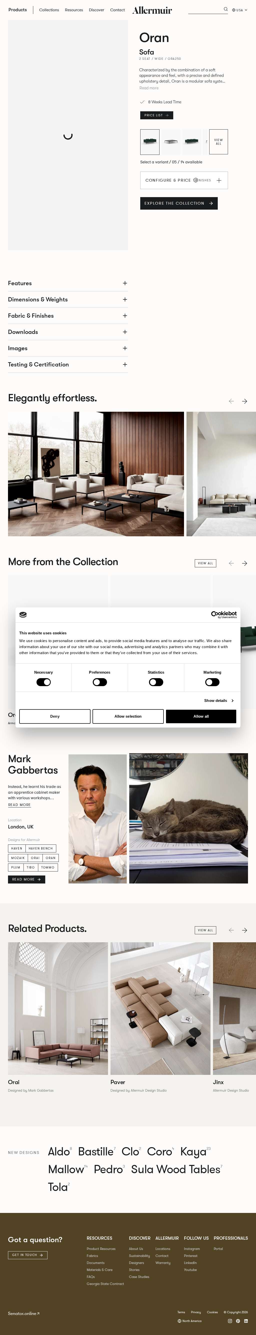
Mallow (68, 1169)
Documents (95, 1262)
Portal (218, 1248)
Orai (35, 858)
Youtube (190, 1269)
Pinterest (191, 1255)
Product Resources (101, 1248)
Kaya (195, 1152)
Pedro (109, 1169)
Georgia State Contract (105, 1283)
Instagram (192, 1248)
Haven (16, 848)
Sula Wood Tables (176, 1169)
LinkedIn (190, 1262)
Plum (15, 867)
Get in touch (24, 1255)
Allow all (201, 716)
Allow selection (128, 716)
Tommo (48, 867)
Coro (160, 1152)
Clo (131, 1152)
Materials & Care (99, 1269)
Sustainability (139, 1255)
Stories (134, 1269)
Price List (153, 115)
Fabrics (92, 1255)
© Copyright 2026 (236, 1312)
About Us (136, 1248)
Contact (162, 1255)
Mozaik (18, 858)
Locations (163, 1248)
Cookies (212, 1312)
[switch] (100, 682)
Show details (215, 700)
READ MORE (23, 879)
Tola (59, 1187)
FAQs (91, 1276)
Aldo (60, 1152)
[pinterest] (238, 1321)
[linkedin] (246, 1321)
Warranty (163, 1262)
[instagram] (230, 1321)
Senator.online (22, 1313)
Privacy (196, 1312)
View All (218, 142)
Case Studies (139, 1276)
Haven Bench (41, 848)
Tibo (31, 867)
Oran (51, 858)
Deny (54, 716)
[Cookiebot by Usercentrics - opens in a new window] (215, 615)
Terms (181, 1312)
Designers (136, 1262)
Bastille (96, 1152)
